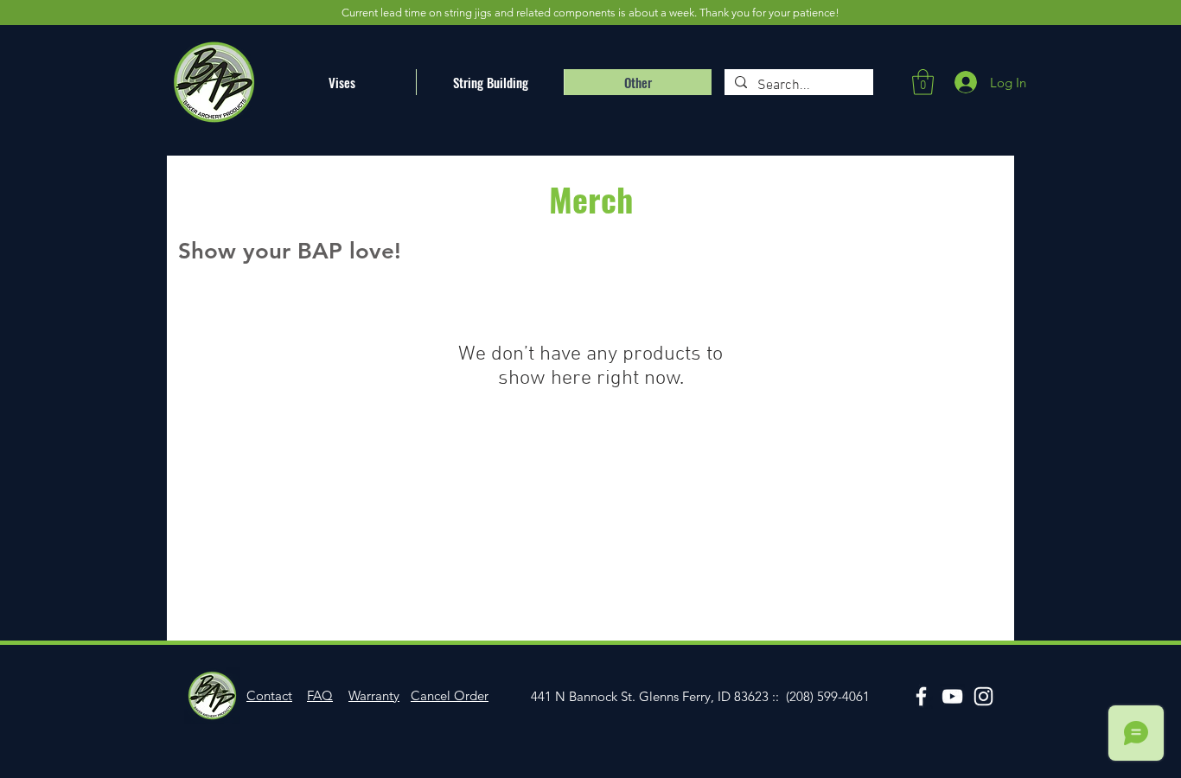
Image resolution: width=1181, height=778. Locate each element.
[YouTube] (952, 696)
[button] (923, 82)
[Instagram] (983, 696)
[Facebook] (921, 696)
